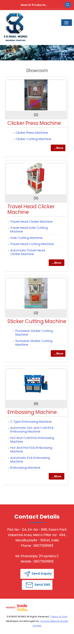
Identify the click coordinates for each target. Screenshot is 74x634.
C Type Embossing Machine (31, 421)
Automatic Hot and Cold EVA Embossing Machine (32, 430)
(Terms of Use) (58, 616)
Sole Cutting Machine (26, 238)
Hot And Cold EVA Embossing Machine (32, 440)
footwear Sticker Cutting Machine (33, 343)
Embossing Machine (32, 412)
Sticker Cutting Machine (36, 321)
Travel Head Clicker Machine (31, 209)
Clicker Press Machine (34, 123)
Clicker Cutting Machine (33, 139)
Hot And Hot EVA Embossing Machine (31, 449)
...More (58, 148)
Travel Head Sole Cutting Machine (29, 230)
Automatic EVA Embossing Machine (30, 460)
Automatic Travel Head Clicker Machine (27, 252)
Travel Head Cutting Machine (32, 244)
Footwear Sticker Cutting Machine (34, 333)
